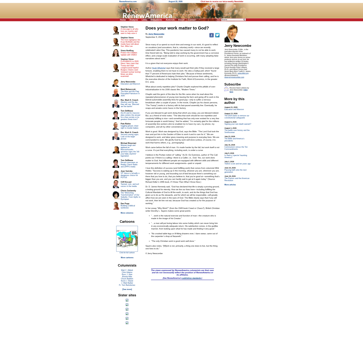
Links (144, 20)
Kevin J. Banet (127, 281)
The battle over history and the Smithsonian (237, 130)
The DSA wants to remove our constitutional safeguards (236, 116)
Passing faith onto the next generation (235, 170)
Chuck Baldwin (127, 279)
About (181, 20)
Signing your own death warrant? (237, 123)
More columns (127, 213)
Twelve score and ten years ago (237, 163)
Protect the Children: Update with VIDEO (129, 54)
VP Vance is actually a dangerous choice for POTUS (130, 175)
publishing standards (191, 278)
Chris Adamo (127, 272)
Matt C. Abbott (127, 270)
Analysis (133, 20)
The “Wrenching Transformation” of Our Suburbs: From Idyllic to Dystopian (130, 196)
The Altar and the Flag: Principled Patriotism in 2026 (130, 93)
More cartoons (127, 257)
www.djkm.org (243, 73)
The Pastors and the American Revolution (236, 178)
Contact (192, 20)
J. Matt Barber (127, 283)
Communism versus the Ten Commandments (236, 147)
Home (123, 20)
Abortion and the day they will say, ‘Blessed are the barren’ (130, 104)
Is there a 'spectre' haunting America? (235, 155)
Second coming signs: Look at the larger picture (130, 136)
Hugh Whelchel (159, 68)
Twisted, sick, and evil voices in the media (130, 185)
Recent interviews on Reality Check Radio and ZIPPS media (129, 164)
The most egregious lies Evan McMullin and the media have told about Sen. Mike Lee (130, 43)
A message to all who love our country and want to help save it (129, 31)
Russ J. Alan (127, 274)
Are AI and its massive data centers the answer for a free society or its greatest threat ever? (130, 116)
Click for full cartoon (127, 253)
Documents (156, 20)
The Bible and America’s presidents (234, 139)
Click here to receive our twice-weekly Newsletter (222, 1)
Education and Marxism (234, 108)
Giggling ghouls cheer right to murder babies (130, 127)
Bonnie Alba (127, 276)
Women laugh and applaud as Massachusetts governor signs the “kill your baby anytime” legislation (130, 150)
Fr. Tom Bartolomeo (127, 285)
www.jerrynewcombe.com (234, 77)
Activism (170, 20)
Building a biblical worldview (128, 207)
